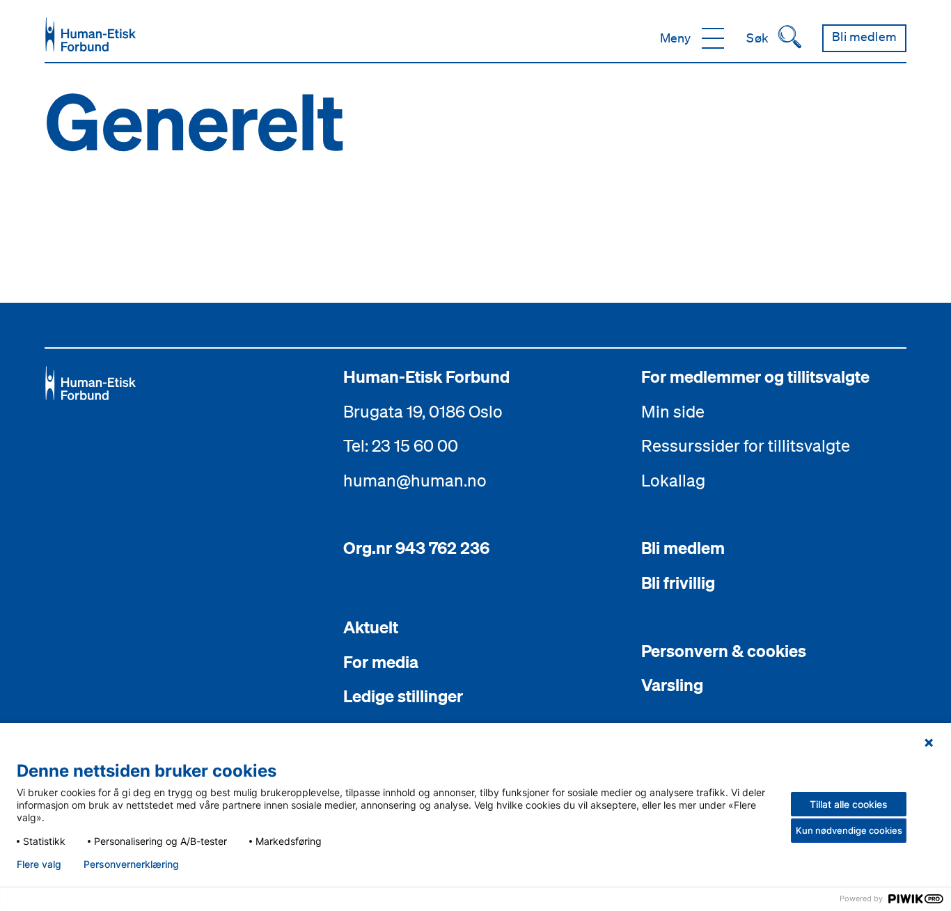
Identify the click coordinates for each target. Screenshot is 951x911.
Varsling (672, 684)
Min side (673, 411)
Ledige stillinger (403, 696)
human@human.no (415, 480)
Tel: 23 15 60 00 (400, 445)
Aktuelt (370, 627)
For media (380, 661)
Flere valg (39, 864)
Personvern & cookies (723, 650)
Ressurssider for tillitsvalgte (745, 445)
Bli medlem (683, 547)
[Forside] (90, 34)
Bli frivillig (678, 582)
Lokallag (673, 480)
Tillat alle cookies (849, 804)
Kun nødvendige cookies (849, 830)
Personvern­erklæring (131, 864)
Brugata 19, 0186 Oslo (423, 411)
